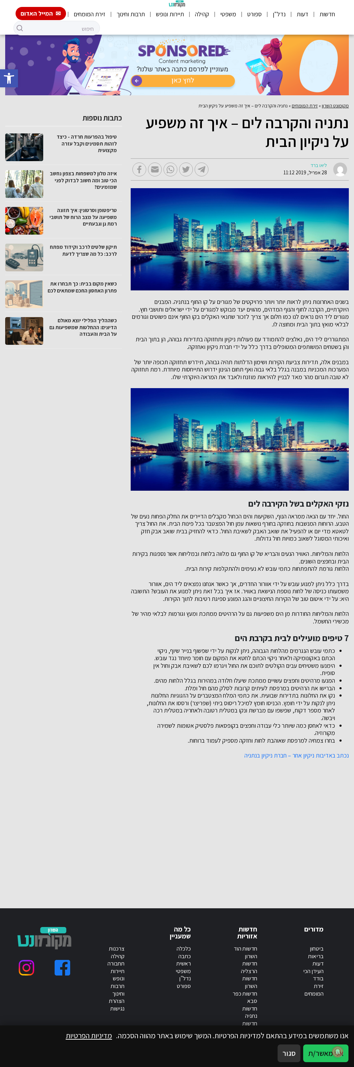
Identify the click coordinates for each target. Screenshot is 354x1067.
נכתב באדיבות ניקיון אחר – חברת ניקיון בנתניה (296, 755)
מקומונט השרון (335, 106)
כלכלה (184, 948)
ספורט (254, 14)
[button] (9, 78)
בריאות (316, 956)
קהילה (202, 14)
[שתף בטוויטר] (186, 169)
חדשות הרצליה (249, 967)
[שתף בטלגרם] (201, 169)
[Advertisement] (251, 825)
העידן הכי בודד (313, 974)
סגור (289, 1053)
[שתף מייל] (155, 169)
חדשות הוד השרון (245, 952)
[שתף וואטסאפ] (170, 169)
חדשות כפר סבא (245, 997)
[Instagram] (26, 967)
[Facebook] (62, 967)
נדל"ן (279, 14)
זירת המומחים (89, 14)
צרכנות (116, 948)
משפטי (228, 14)
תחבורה (116, 963)
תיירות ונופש (170, 14)
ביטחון (317, 948)
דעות (302, 14)
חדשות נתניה (249, 1012)
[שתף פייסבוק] (139, 169)
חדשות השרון (249, 982)
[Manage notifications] (337, 1051)
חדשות (327, 14)
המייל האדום (37, 13)
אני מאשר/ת (326, 1053)
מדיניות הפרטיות (89, 1035)
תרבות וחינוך (131, 14)
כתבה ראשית (183, 960)
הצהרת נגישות (116, 1004)
